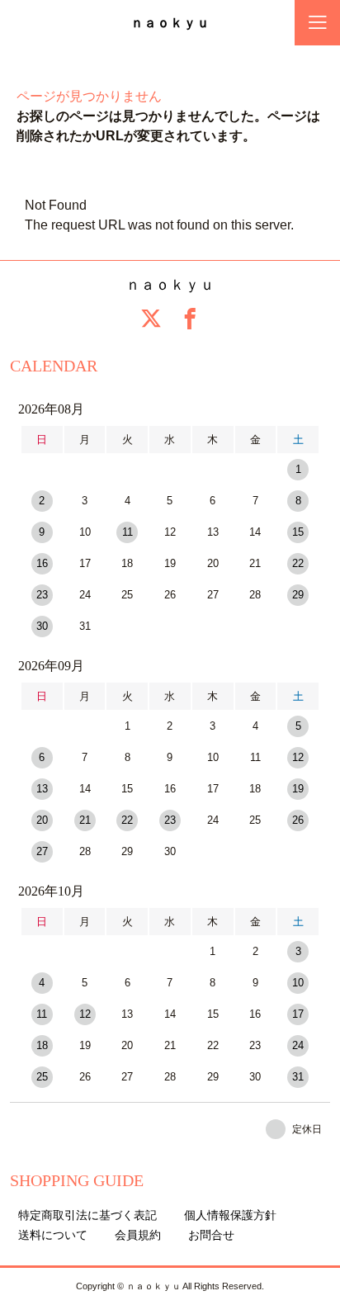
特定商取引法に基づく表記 (87, 1215)
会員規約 (138, 1235)
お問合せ (211, 1235)
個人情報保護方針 (230, 1215)
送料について (52, 1235)
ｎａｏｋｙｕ (170, 23)
